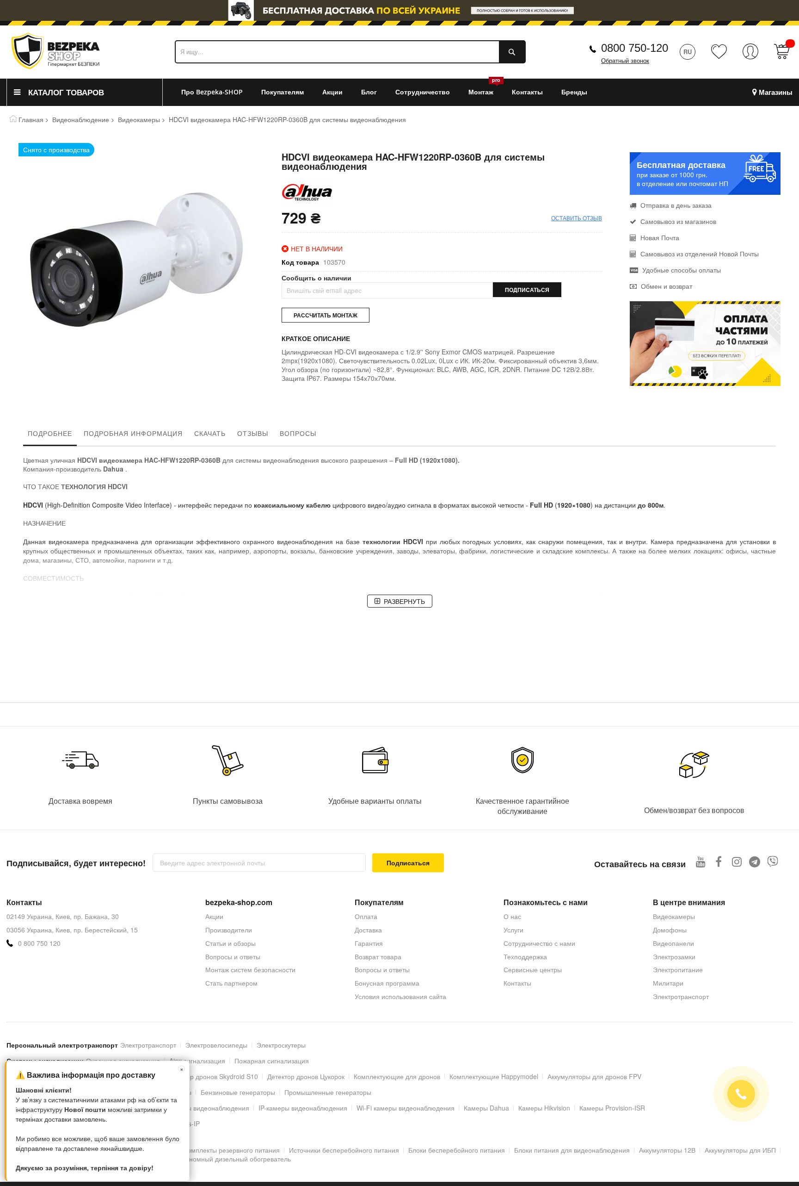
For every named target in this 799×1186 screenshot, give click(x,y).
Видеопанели (673, 943)
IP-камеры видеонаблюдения (302, 1107)
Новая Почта (659, 237)
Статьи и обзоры (230, 943)
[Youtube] (701, 861)
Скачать (210, 433)
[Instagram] (737, 861)
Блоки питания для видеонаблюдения (572, 1150)
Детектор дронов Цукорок (305, 1076)
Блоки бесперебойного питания (456, 1150)
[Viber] (773, 861)
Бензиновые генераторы (238, 1092)
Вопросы (298, 433)
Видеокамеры (139, 119)
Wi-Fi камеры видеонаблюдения (405, 1107)
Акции (214, 916)
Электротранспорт (681, 996)
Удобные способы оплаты (680, 269)
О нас (512, 916)
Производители (228, 929)
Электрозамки (674, 956)
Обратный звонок (625, 60)
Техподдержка (525, 956)
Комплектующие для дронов (397, 1076)
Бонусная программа (387, 982)
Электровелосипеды (216, 1044)
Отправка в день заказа (675, 205)
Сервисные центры (533, 969)
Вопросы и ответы (232, 956)
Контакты (517, 982)
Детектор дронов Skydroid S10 (212, 1076)
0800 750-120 (634, 48)
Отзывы (252, 433)
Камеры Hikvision (544, 1107)
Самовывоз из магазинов (677, 221)
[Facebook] (719, 861)
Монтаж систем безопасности (250, 969)
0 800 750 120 (39, 943)
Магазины (776, 92)
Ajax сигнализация (197, 1060)
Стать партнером (231, 982)
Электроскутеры (281, 1044)
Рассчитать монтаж (325, 315)
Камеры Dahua (486, 1107)
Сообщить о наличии (316, 277)
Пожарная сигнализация (271, 1060)
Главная (30, 119)
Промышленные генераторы (327, 1092)
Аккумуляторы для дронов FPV (594, 1076)
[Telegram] (755, 861)
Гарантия (369, 943)
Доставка (368, 929)
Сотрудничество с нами (539, 943)
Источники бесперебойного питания (344, 1150)
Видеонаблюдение (80, 119)
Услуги (513, 929)
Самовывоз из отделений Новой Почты (699, 253)
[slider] (399, 13)
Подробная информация (133, 433)
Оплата (366, 916)
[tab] (50, 435)
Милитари (668, 982)
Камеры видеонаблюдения (208, 1107)
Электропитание (678, 969)
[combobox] (350, 51)
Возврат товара (378, 956)
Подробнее (50, 433)
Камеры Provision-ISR (612, 1107)
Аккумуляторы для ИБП (740, 1150)
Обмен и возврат (665, 286)
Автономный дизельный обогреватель (233, 1158)
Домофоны (670, 929)
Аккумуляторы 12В (667, 1150)
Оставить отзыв (576, 218)
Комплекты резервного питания (232, 1150)
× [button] (182, 1068)
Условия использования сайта (400, 996)
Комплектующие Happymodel (493, 1076)
